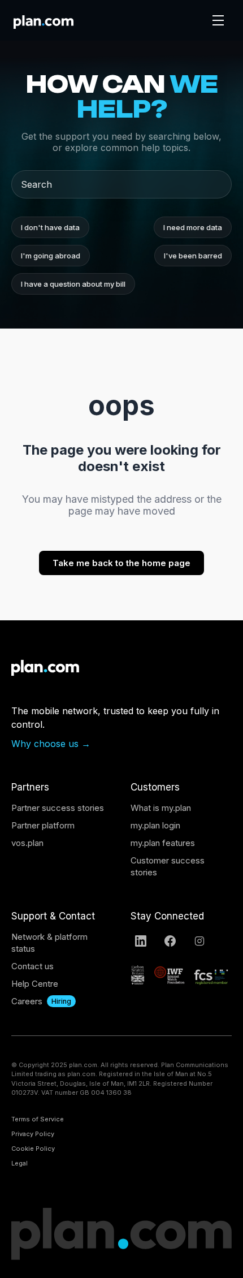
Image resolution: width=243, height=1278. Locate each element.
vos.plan (27, 842)
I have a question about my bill (73, 283)
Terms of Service (37, 1119)
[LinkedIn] (141, 941)
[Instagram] (199, 941)
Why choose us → (50, 743)
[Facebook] (170, 941)
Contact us (32, 966)
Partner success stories (57, 807)
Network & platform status (49, 942)
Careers (26, 1001)
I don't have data (50, 227)
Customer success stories (168, 866)
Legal (19, 1163)
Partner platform (43, 825)
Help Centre (34, 983)
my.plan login (155, 825)
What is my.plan (161, 807)
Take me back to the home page (121, 563)
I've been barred (193, 255)
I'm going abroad (50, 255)
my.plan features (163, 842)
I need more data (192, 227)
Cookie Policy (33, 1148)
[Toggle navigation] (218, 20)
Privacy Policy (32, 1134)
